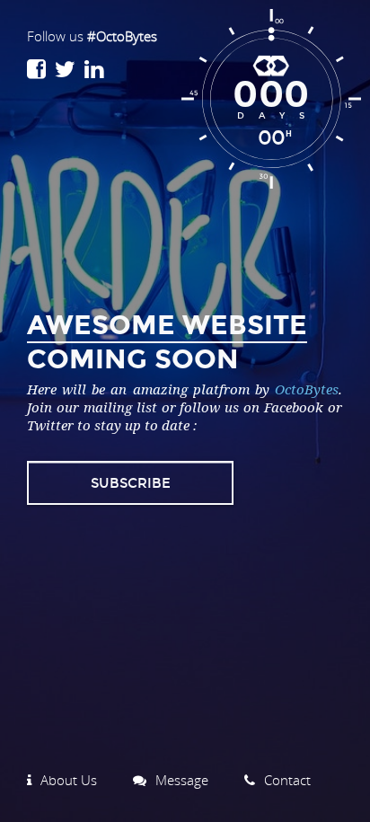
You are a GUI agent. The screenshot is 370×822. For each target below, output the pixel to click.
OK (212, 482)
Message (181, 780)
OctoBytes (307, 389)
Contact (287, 780)
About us (68, 780)
